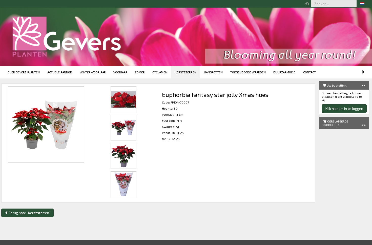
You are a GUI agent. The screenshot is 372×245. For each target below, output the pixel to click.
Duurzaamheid (284, 72)
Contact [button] (309, 72)
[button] (362, 4)
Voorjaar (120, 72)
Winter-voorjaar (93, 72)
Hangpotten (213, 72)
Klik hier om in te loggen (344, 108)
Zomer (140, 72)
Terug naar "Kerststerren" (29, 213)
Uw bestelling (336, 85)
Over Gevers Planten (24, 72)
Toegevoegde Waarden (248, 72)
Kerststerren (185, 72)
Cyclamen (159, 72)
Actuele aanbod (59, 72)
